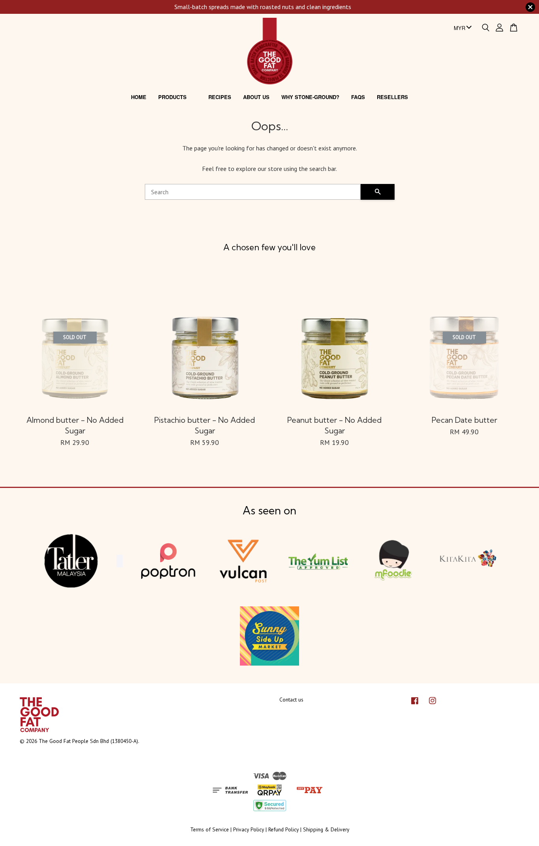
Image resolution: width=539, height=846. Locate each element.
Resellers (392, 97)
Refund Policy (283, 829)
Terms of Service (209, 829)
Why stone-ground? (310, 97)
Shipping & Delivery (326, 829)
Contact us (291, 699)
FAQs (358, 97)
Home (138, 97)
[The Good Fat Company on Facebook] (414, 704)
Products (172, 97)
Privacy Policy (248, 829)
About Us (256, 97)
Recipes (219, 97)
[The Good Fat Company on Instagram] (432, 704)
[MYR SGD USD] (461, 28)
